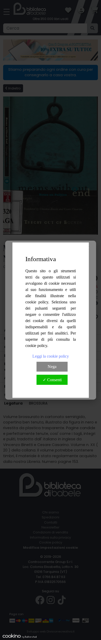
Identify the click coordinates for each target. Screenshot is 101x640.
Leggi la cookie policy (50, 356)
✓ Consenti (52, 380)
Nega (52, 366)
